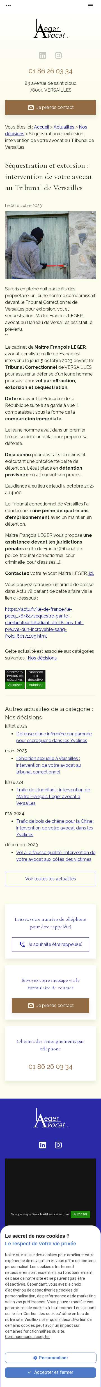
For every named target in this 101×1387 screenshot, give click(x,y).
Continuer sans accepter (27, 1336)
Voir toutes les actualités (50, 879)
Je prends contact (50, 107)
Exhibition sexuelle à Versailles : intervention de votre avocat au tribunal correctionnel (48, 765)
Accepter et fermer (53, 1372)
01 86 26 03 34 (51, 71)
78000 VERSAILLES (51, 87)
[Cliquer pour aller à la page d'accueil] (50, 31)
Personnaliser (53, 1357)
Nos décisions (42, 658)
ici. (91, 573)
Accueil (41, 127)
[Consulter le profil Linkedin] (42, 55)
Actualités (64, 127)
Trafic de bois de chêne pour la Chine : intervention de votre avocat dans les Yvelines (55, 828)
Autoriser (15, 685)
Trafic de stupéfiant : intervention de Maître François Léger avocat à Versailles (53, 796)
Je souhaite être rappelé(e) (50, 944)
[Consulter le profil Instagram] (58, 55)
